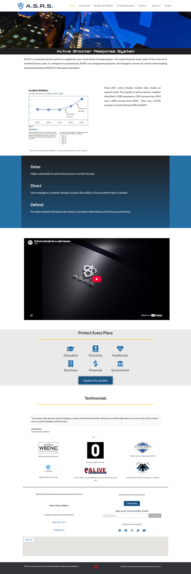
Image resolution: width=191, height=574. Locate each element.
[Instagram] (132, 530)
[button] (25, 421)
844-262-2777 (59, 522)
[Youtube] (144, 530)
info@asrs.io (59, 530)
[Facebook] (126, 530)
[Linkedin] (119, 530)
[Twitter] (138, 530)
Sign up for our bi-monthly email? (132, 511)
